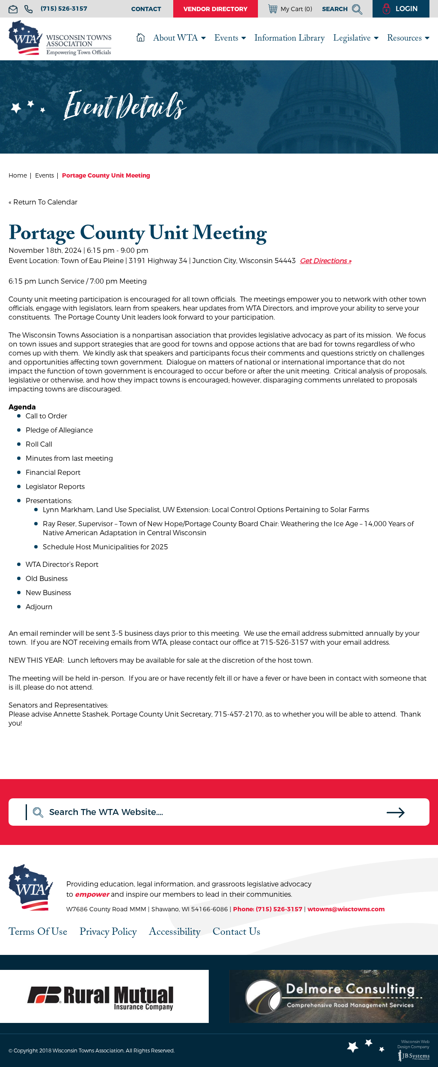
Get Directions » (325, 260)
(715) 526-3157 (64, 8)
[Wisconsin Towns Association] (60, 39)
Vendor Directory (215, 9)
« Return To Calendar (43, 202)
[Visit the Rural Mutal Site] (104, 996)
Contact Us (236, 931)
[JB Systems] (413, 1055)
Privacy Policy (108, 931)
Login (407, 9)
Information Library (290, 38)
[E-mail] (13, 9)
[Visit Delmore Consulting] (333, 996)
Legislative (352, 38)
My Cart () (296, 9)
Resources (404, 38)
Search (335, 9)
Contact (146, 9)
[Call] (28, 9)
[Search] (396, 814)
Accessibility (174, 931)
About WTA (175, 38)
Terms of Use (38, 931)
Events (226, 38)
